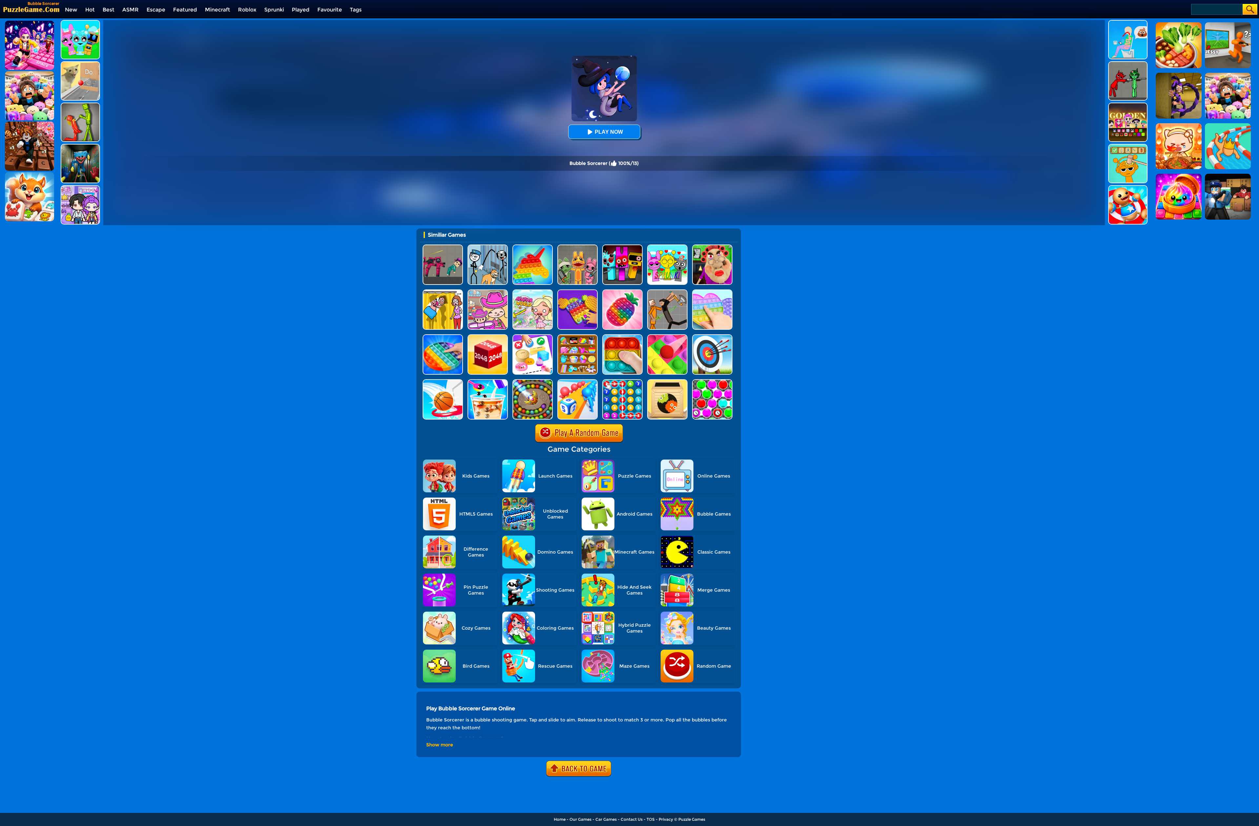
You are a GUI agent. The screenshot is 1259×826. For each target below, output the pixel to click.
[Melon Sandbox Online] (80, 105)
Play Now (609, 132)
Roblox (247, 10)
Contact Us (632, 819)
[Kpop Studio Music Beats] (1128, 105)
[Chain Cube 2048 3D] (488, 336)
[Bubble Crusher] (712, 381)
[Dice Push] (577, 381)
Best (108, 10)
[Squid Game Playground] (443, 247)
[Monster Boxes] (667, 381)
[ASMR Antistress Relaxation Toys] (577, 336)
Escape (156, 10)
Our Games (580, 819)
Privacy (666, 819)
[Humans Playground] (667, 291)
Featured (185, 10)
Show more (439, 745)
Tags (356, 10)
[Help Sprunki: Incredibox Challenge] (1128, 146)
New (71, 10)
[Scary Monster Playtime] (80, 146)
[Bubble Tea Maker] (488, 381)
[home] (31, 9)
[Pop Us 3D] (622, 291)
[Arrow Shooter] (712, 336)
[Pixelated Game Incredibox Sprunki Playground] (1128, 63)
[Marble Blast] (532, 381)
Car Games (606, 819)
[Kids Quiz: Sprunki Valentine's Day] (667, 247)
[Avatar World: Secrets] (80, 187)
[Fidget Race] (532, 336)
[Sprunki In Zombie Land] (622, 247)
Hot (90, 10)
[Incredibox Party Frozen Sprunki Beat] (80, 22)
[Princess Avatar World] (532, 291)
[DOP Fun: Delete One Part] (443, 291)
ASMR (130, 10)
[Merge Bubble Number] (622, 381)
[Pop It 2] (622, 336)
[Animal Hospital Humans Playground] (577, 247)
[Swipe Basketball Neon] (443, 381)
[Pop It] (443, 336)
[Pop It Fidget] (712, 291)
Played (301, 10)
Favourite (329, 10)
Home (560, 819)
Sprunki (274, 10)
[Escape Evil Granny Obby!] (712, 247)
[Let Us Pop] (667, 336)
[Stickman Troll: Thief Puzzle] (488, 247)
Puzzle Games (691, 819)
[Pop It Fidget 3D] (577, 291)
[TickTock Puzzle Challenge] (80, 63)
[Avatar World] (488, 291)
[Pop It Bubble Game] (532, 247)
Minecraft (217, 10)
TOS (651, 819)
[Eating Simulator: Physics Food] (1128, 22)
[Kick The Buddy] (1128, 187)
